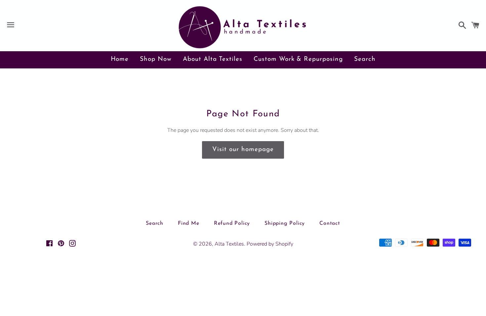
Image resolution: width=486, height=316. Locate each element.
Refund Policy (232, 223)
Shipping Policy (284, 223)
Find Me (188, 223)
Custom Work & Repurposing (298, 59)
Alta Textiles (229, 244)
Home (120, 59)
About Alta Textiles (212, 59)
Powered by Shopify (270, 244)
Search (365, 59)
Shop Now (156, 59)
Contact (329, 223)
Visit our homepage (242, 149)
